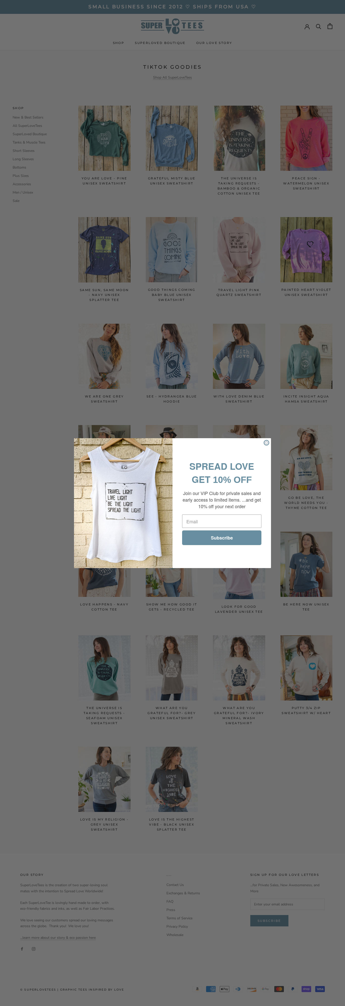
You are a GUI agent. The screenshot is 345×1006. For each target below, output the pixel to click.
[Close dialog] (266, 442)
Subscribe (222, 537)
